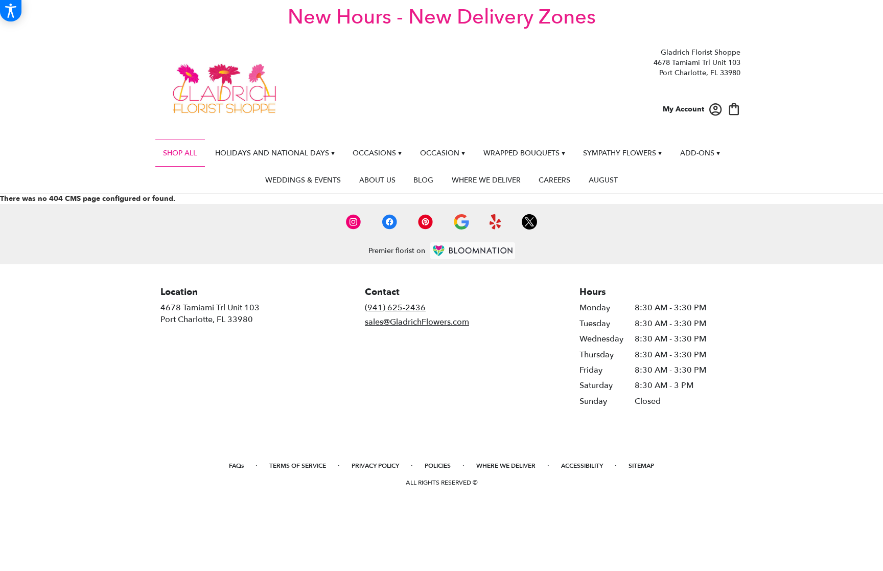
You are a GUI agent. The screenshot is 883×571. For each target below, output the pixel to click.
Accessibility (582, 466)
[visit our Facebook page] (389, 222)
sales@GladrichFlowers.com (417, 322)
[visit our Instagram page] (353, 222)
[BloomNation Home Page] (472, 250)
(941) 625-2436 (395, 307)
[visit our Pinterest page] (425, 222)
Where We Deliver (506, 466)
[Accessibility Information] (10, 10)
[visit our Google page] (461, 222)
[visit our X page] (529, 222)
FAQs (236, 466)
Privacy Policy (375, 466)
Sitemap (641, 466)
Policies (438, 466)
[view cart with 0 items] (734, 108)
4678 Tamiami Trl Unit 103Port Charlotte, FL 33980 (210, 313)
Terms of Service (297, 466)
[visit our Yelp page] (495, 222)
